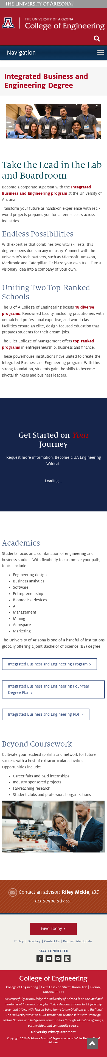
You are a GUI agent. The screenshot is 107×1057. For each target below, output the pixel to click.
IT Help (19, 941)
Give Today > (53, 928)
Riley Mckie (75, 892)
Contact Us (52, 941)
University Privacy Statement (53, 1032)
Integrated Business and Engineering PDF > (45, 714)
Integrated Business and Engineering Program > (49, 664)
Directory (34, 941)
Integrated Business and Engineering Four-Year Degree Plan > (48, 689)
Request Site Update (77, 941)
